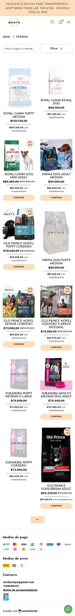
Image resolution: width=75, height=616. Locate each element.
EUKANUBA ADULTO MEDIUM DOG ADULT (56, 395)
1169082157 (11, 585)
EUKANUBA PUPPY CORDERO (18, 464)
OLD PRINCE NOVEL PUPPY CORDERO (19, 245)
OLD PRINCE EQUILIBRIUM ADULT (56, 487)
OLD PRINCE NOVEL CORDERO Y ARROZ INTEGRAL (56, 324)
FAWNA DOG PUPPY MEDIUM (56, 262)
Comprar (18, 197)
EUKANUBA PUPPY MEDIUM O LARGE (18, 395)
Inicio (7, 36)
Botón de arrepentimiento (20, 589)
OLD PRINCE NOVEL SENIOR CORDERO (19, 323)
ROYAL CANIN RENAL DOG (56, 102)
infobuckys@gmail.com (18, 582)
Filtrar (54, 48)
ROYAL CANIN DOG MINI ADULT (19, 176)
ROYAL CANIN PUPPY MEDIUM (18, 115)
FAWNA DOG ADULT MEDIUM (56, 176)
